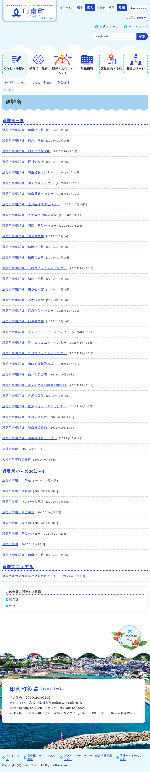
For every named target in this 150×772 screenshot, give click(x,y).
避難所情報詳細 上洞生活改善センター (31, 204)
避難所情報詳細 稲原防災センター (28, 310)
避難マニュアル (18, 566)
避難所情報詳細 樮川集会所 (23, 161)
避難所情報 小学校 (16, 480)
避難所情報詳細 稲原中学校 (23, 321)
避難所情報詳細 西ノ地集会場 (24, 374)
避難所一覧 (13, 120)
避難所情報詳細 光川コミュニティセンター (34, 353)
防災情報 (63, 82)
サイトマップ (138, 26)
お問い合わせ (137, 17)
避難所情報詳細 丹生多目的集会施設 (29, 215)
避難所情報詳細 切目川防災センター (29, 225)
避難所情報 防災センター (21, 533)
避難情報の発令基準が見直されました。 (31, 575)
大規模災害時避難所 (16, 459)
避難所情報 (10, 544)
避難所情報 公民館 (16, 523)
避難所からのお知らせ (25, 471)
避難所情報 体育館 (16, 491)
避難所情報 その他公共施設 (23, 501)
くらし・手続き (42, 82)
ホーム (22, 82)
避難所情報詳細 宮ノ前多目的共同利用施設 (34, 385)
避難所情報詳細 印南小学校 (23, 129)
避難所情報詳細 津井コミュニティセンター (34, 342)
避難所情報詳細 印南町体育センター (29, 438)
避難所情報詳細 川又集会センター (28, 183)
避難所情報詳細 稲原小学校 (23, 140)
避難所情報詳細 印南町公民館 (24, 427)
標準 (80, 7)
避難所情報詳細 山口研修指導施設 (28, 363)
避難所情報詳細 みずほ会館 (23, 300)
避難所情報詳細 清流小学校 (23, 246)
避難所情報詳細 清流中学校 (23, 236)
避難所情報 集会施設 (18, 512)
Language (139, 7)
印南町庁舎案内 (54, 688)
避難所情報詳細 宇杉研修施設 (24, 417)
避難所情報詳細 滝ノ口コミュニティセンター (36, 331)
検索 (142, 36)
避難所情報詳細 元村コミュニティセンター (34, 268)
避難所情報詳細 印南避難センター (28, 193)
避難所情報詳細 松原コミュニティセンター (34, 406)
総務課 (14, 599)
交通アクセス (109, 26)
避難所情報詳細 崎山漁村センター (28, 172)
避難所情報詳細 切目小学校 (23, 278)
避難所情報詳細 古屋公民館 (23, 395)
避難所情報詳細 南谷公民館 (23, 289)
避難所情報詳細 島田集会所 (23, 257)
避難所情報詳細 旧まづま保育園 (26, 151)
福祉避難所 (10, 448)
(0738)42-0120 (30, 707)
